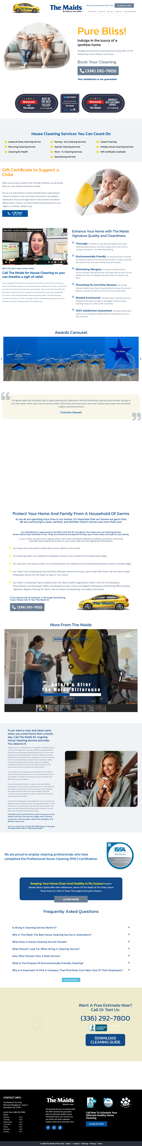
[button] (1, 359)
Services (110, 11)
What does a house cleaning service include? (39, 942)
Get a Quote (92, 11)
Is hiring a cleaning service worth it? (34, 928)
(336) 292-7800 (105, 1018)
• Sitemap (84, 1143)
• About (67, 1143)
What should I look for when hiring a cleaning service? (46, 949)
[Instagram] (54, 1127)
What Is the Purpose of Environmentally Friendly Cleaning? (48, 963)
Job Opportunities (130, 11)
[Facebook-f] (48, 1127)
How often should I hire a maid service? (36, 956)
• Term (99, 1143)
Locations (118, 11)
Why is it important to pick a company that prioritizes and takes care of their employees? (67, 970)
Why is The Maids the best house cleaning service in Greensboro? (52, 935)
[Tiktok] (60, 1127)
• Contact (76, 1143)
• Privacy (93, 1143)
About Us (102, 11)
